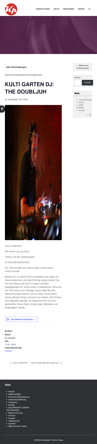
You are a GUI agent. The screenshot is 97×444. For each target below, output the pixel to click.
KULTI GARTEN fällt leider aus (45, 362)
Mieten (56, 8)
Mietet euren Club (15, 413)
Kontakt (81, 8)
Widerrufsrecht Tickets (17, 426)
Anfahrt (11, 392)
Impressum (13, 402)
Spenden (12, 424)
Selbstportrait (13, 421)
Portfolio (11, 416)
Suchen (78, 77)
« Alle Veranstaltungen (16, 67)
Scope (60, 440)
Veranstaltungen (43, 8)
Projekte (11, 418)
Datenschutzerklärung (17, 400)
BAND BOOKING (68, 8)
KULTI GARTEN (20, 362)
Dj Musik (8, 351)
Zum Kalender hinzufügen (22, 319)
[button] (2, 109)
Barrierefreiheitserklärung (18, 397)
